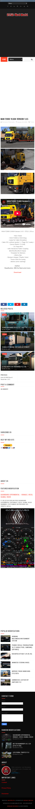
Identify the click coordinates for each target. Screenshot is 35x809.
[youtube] (24, 6)
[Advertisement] (17, 37)
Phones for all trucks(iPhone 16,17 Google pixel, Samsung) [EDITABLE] (22, 647)
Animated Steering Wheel (20, 662)
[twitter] (11, 6)
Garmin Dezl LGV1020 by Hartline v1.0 (20, 681)
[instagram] (17, 6)
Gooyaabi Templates (28, 800)
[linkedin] (14, 6)
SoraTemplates (11, 800)
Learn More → (15, 773)
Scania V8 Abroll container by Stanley (15, 347)
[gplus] (20, 6)
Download (17, 272)
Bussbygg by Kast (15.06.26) (22, 654)
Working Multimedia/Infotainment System (21, 638)
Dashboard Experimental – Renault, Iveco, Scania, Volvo (17, 495)
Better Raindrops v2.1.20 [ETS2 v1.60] (22, 745)
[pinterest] (27, 6)
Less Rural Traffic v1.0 (21, 752)
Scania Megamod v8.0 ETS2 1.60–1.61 (14, 327)
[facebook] (8, 6)
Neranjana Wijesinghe (13, 806)
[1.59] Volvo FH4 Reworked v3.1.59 (14, 366)
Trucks (32, 122)
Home (4, 59)
